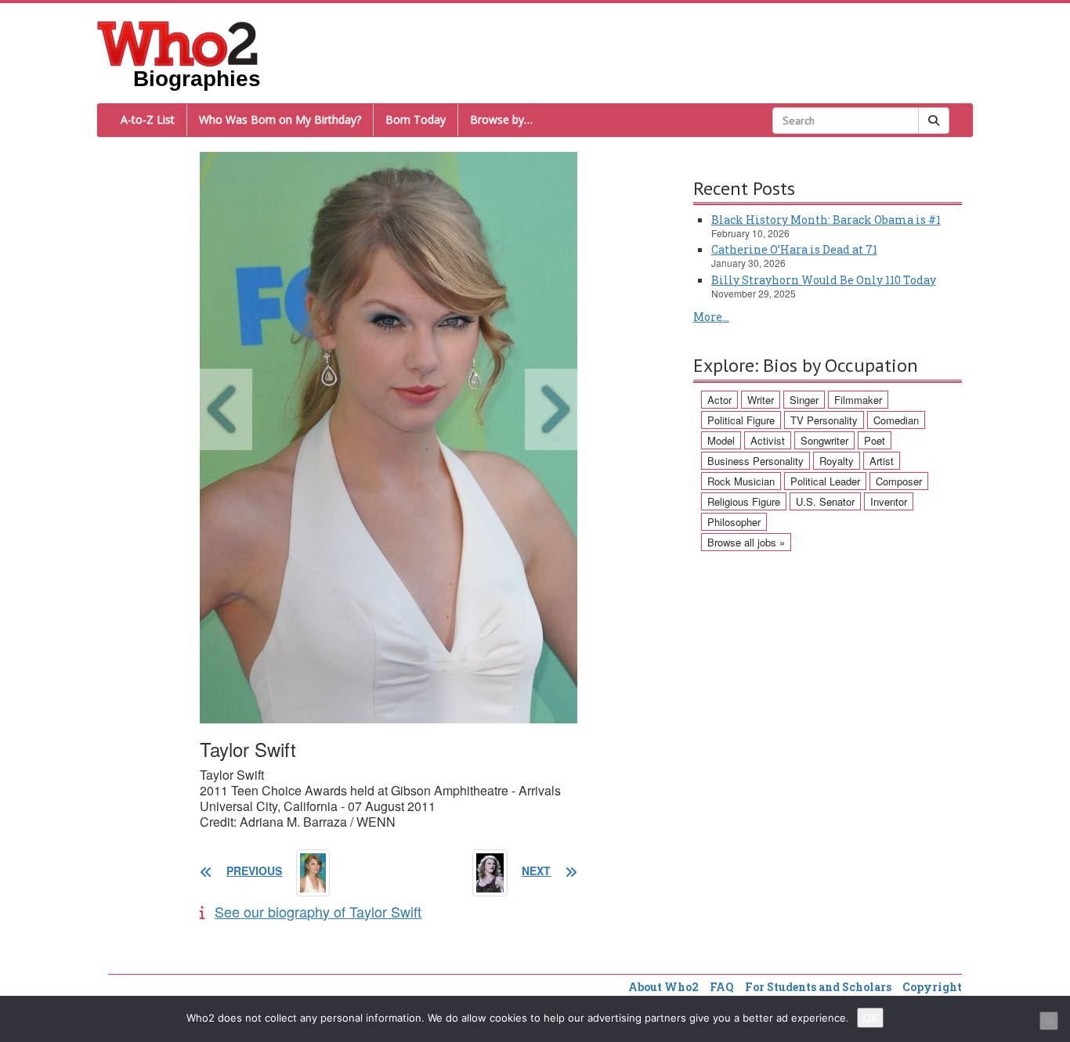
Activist (767, 440)
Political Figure (741, 420)
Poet (874, 440)
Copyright (932, 986)
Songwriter (824, 440)
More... (711, 316)
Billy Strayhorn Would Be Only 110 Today (823, 279)
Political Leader (825, 481)
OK (870, 1017)
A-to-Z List (148, 119)
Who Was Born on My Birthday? (280, 119)
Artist (881, 460)
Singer (804, 399)
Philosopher (734, 521)
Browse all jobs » (746, 542)
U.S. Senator (825, 501)
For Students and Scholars (818, 986)
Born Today (415, 119)
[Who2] (177, 42)
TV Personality (824, 420)
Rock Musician (741, 481)
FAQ (722, 986)
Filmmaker (858, 399)
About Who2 (663, 986)
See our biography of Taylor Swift (318, 911)
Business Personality (755, 460)
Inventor (888, 501)
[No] (1048, 1020)
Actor (719, 399)
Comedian (896, 420)
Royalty (836, 460)
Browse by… (501, 119)
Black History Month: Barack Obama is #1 (826, 219)
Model (721, 440)
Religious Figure (743, 501)
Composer (899, 481)
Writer (760, 399)
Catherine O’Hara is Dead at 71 (794, 249)
